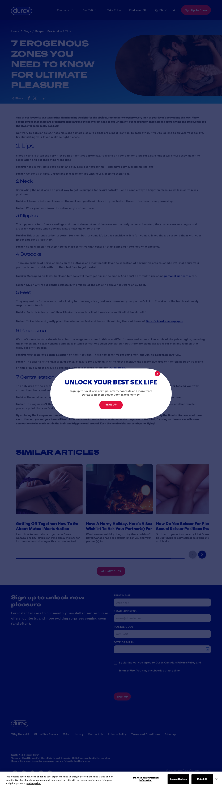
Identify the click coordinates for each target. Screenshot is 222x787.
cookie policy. (34, 783)
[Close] (216, 779)
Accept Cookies (178, 778)
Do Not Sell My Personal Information (146, 779)
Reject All (202, 778)
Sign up (111, 404)
